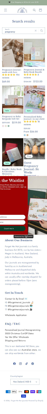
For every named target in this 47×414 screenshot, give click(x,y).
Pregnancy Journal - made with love (12, 71)
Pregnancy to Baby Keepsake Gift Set (11, 117)
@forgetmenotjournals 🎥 (20, 309)
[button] (6, 10)
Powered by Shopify (36, 401)
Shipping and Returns (15, 340)
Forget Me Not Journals (19, 401)
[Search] (42, 31)
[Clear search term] (36, 31)
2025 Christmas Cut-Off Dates (19, 333)
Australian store (29, 349)
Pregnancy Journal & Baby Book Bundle (34, 71)
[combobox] (23, 31)
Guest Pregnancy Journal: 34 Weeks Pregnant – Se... (31, 171)
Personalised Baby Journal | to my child (34, 118)
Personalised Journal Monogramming (22, 329)
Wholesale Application (16, 315)
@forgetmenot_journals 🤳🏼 (21, 302)
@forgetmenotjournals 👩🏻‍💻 (20, 305)
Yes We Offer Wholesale (17, 337)
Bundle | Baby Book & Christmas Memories (12, 171)
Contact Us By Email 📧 (16, 298)
